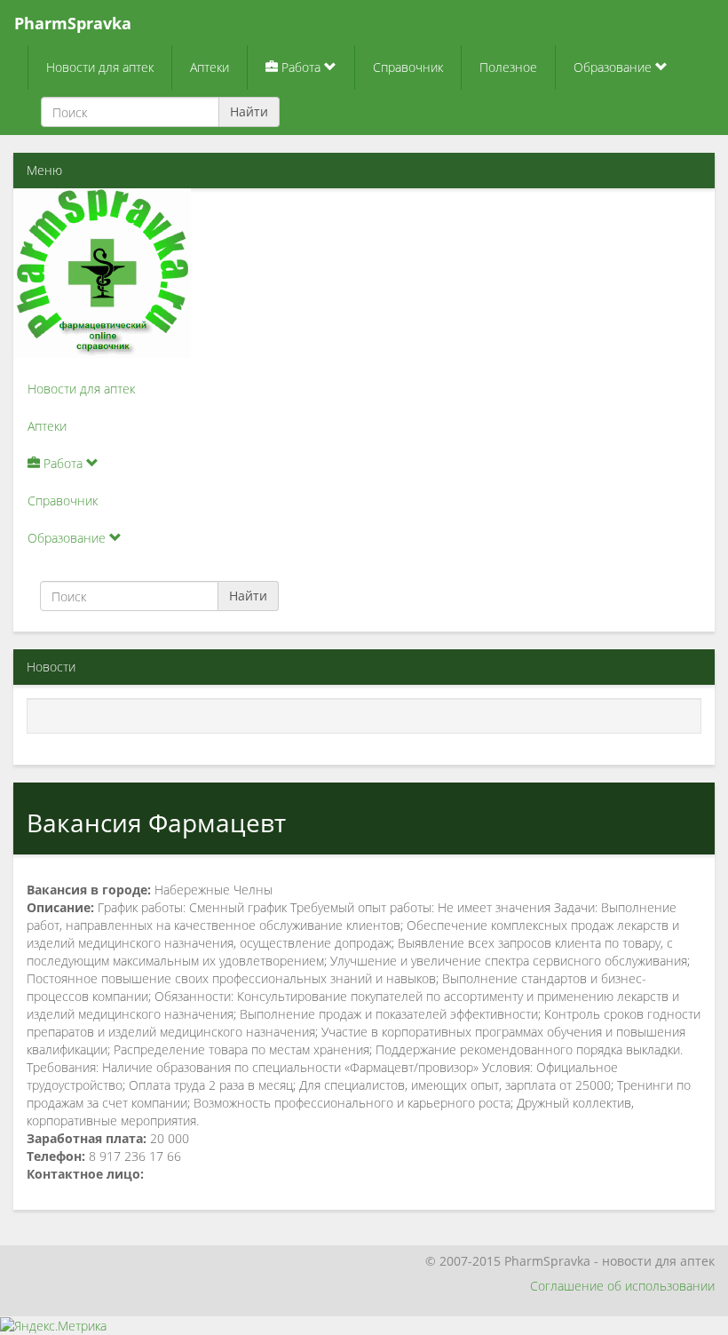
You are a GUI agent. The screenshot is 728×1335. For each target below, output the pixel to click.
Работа (301, 67)
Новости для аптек (100, 67)
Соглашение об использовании (622, 1285)
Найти (249, 111)
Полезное (508, 67)
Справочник (408, 67)
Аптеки (209, 67)
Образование (614, 67)
